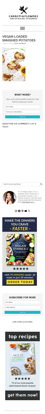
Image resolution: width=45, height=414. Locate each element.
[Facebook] (19, 211)
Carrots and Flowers (22, 11)
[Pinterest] (22, 211)
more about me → (28, 202)
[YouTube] (25, 211)
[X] (29, 211)
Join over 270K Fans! (22, 322)
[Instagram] (16, 211)
